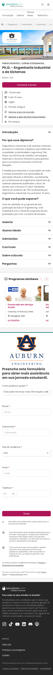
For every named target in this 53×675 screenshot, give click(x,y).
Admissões (43, 15)
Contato (5, 655)
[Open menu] (48, 4)
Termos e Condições (10, 668)
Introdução (7, 15)
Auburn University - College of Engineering (23, 63)
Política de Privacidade (29, 668)
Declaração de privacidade (13, 565)
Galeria (20, 15)
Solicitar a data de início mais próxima (26, 117)
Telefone (7, 487)
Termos (41, 562)
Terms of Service (16, 574)
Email (5, 467)
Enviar (26, 513)
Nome (6, 406)
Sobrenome (9, 426)
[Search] (42, 4)
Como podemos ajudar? (15, 385)
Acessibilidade (45, 668)
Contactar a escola (26, 84)
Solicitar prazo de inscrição (21, 112)
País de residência (12, 447)
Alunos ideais (30, 14)
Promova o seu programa (13, 650)
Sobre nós (6, 644)
